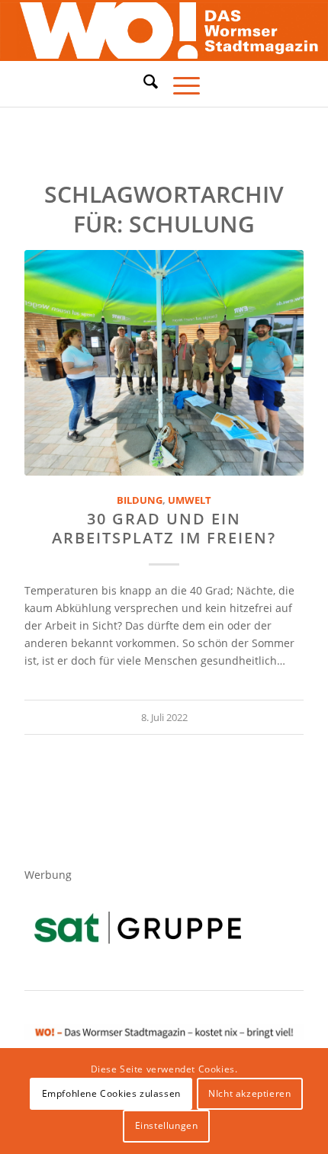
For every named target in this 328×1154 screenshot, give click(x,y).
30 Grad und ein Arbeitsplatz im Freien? (164, 528)
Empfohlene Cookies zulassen (111, 1093)
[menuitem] (143, 83)
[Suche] (143, 81)
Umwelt (189, 500)
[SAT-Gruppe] (137, 927)
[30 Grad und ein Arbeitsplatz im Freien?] (164, 363)
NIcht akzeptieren (249, 1093)
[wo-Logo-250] (164, 30)
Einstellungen (166, 1125)
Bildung (139, 500)
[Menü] (179, 83)
